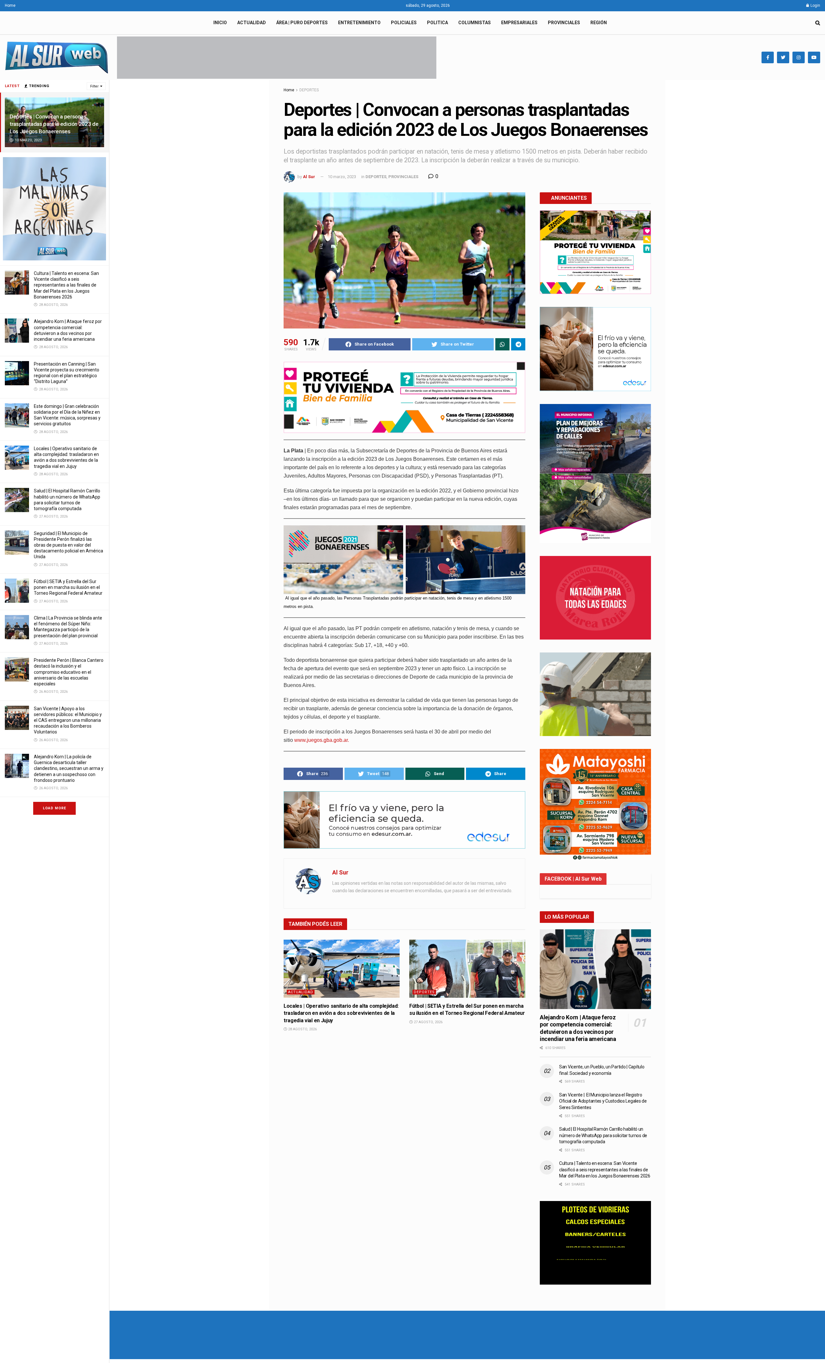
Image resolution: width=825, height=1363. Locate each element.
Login (815, 5)
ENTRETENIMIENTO (359, 22)
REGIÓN (598, 22)
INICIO (220, 22)
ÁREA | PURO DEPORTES (302, 22)
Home (10, 5)
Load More (54, 808)
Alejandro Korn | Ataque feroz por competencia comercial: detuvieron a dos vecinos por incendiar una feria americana (578, 1028)
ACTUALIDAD (251, 22)
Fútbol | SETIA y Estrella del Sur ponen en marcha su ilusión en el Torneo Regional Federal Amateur (68, 587)
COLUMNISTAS (474, 22)
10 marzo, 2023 (342, 176)
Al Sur (309, 176)
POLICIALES (404, 22)
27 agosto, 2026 (427, 1022)
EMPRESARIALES (519, 22)
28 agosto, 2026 (302, 1029)
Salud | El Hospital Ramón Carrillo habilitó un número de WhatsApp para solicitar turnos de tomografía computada (603, 1135)
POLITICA (437, 22)
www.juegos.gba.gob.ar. (321, 740)
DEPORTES (309, 90)
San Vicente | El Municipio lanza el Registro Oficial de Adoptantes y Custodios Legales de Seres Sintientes (603, 1101)
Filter (94, 86)
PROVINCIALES (564, 22)
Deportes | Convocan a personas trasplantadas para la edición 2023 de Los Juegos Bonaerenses (54, 124)
